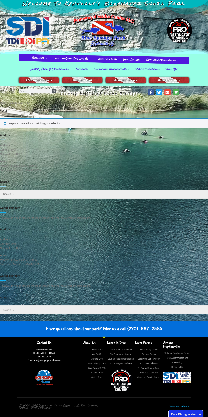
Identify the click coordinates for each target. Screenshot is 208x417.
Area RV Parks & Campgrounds (49, 69)
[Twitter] (159, 92)
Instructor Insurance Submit (112, 69)
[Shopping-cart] (176, 92)
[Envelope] (167, 92)
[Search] (54, 91)
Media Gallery (131, 59)
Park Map (172, 69)
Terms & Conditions (179, 406)
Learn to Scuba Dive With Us (71, 58)
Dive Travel (81, 69)
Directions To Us (107, 59)
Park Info (38, 57)
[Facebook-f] (151, 92)
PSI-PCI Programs (148, 69)
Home (3, 103)
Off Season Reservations (161, 60)
